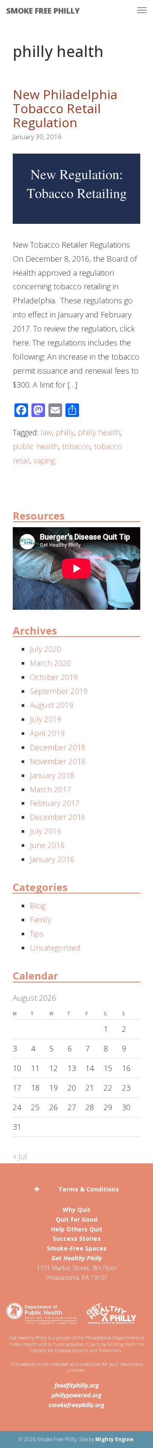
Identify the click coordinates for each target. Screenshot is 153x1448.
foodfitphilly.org (76, 1385)
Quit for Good (76, 1219)
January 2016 (52, 859)
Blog (37, 905)
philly (65, 432)
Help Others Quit (76, 1229)
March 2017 (50, 789)
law (46, 432)
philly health (99, 432)
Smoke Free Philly (43, 11)
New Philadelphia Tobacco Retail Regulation (65, 108)
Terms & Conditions (88, 1189)
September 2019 (59, 691)
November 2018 (57, 761)
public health (35, 446)
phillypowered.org (76, 1395)
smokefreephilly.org (76, 1405)
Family (40, 919)
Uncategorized (55, 947)
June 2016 (47, 845)
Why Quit (76, 1209)
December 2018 (57, 747)
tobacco (76, 446)
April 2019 (47, 733)
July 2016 (45, 831)
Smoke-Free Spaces (77, 1248)
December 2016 (57, 817)
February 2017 (54, 803)
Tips (36, 933)
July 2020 (45, 649)
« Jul (20, 1156)
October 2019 (54, 677)
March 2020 (50, 663)
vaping (44, 460)
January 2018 (52, 775)
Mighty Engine (114, 1439)
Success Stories (77, 1238)
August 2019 (51, 705)
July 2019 (45, 719)
